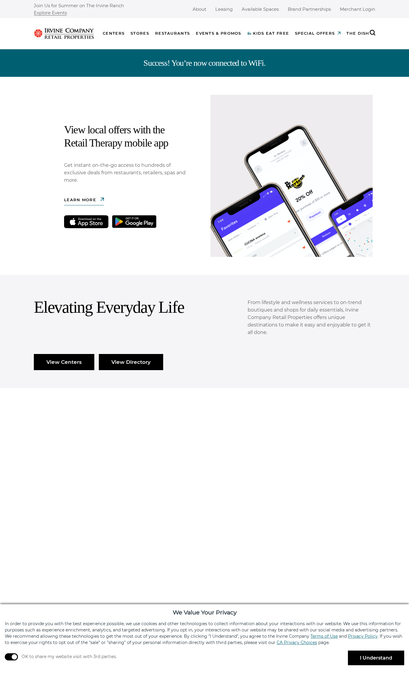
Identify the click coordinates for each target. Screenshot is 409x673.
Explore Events (50, 13)
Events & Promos (218, 33)
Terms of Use (324, 636)
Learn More (81, 199)
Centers (114, 33)
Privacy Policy (363, 636)
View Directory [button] (131, 362)
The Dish (357, 33)
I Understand (376, 658)
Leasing (224, 9)
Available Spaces (260, 9)
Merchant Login (357, 9)
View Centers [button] (64, 362)
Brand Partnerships (309, 9)
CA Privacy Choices (297, 642)
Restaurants (172, 33)
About (199, 9)
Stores (140, 33)
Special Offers (315, 33)
